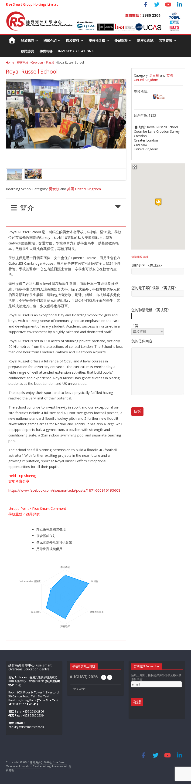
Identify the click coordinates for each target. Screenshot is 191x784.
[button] (158, 202)
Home (10, 62)
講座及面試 (145, 40)
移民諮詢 (27, 51)
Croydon (37, 62)
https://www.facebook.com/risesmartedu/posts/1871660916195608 (64, 490)
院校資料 (72, 40)
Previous (9, 122)
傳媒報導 (46, 51)
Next (123, 122)
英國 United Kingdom (84, 188)
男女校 (50, 62)
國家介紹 (50, 40)
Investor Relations (75, 51)
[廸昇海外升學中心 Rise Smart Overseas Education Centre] (93, 13)
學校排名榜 (97, 40)
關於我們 (27, 40)
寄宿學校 (22, 62)
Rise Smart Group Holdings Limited (32, 4)
